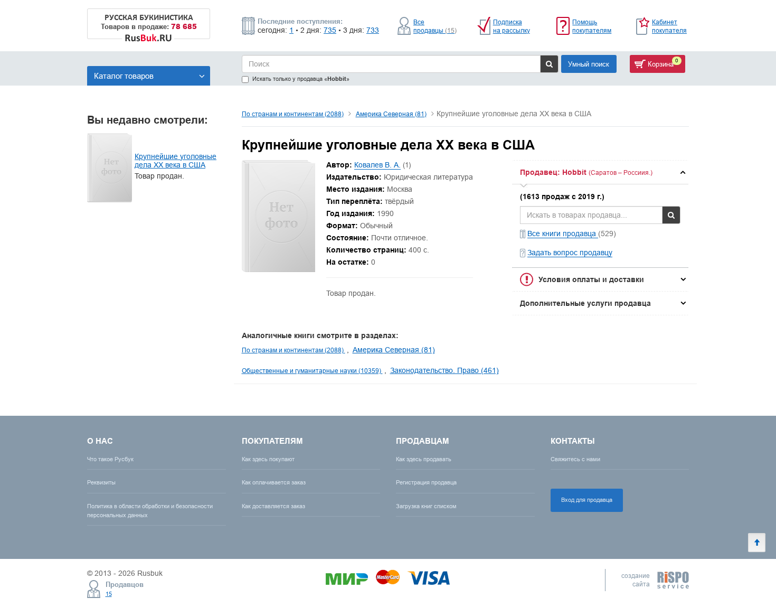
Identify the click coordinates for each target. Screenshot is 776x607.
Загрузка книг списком (426, 506)
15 (109, 593)
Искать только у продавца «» (300, 79)
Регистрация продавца (426, 482)
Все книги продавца (562, 233)
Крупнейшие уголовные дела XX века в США (175, 160)
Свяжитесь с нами (575, 459)
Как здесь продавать (423, 459)
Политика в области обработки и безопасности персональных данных (150, 510)
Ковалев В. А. (377, 165)
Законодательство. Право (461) (444, 370)
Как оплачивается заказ (274, 482)
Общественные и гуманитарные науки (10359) (312, 371)
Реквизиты (101, 482)
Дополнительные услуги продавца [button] (585, 303)
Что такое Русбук (110, 459)
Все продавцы (435, 26)
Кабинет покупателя (669, 26)
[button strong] (600, 172)
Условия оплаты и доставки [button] (591, 279)
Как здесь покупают (268, 459)
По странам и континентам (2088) (293, 114)
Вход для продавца (586, 499)
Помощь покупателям (591, 26)
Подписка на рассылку (511, 26)
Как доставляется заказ (273, 506)
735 (330, 30)
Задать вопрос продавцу (569, 252)
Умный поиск (588, 64)
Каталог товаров (124, 75)
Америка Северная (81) (391, 114)
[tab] (600, 172)
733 (372, 30)
